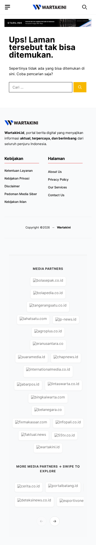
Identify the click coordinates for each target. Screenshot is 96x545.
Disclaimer (12, 186)
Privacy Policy (58, 179)
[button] (84, 7)
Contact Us (56, 195)
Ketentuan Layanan (18, 170)
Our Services (57, 187)
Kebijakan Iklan (15, 202)
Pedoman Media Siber (20, 194)
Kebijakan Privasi (16, 178)
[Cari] (79, 87)
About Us (55, 172)
